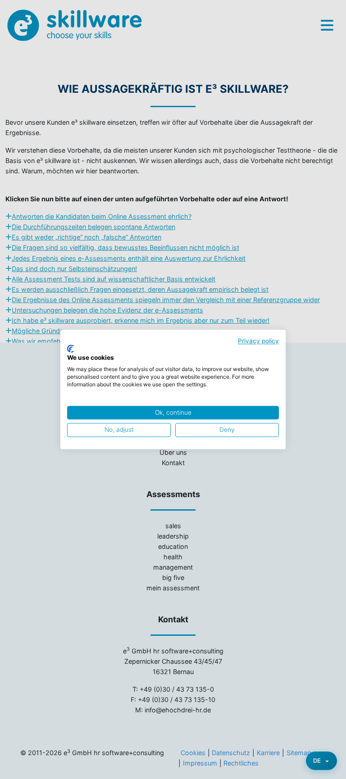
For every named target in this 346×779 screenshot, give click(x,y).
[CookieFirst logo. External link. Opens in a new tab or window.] (70, 348)
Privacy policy (258, 340)
